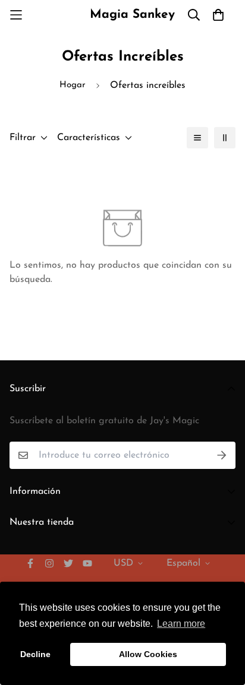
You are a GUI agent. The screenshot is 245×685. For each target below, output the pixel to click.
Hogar (72, 85)
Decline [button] (35, 654)
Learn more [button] (181, 624)
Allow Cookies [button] (148, 654)
